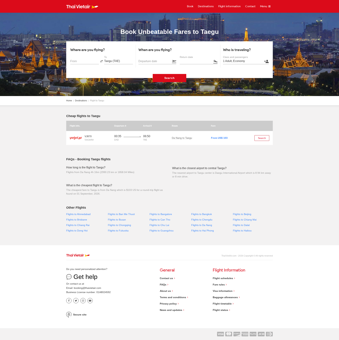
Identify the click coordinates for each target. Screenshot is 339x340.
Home (69, 100)
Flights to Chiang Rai (78, 225)
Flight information (229, 6)
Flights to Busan (117, 219)
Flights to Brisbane (76, 219)
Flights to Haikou (242, 230)
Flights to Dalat (241, 225)
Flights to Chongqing (119, 225)
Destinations (206, 6)
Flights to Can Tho (160, 219)
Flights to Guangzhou (162, 230)
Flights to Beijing (242, 214)
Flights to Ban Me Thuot (121, 214)
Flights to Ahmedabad (78, 214)
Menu (264, 6)
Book (190, 6)
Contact (250, 6)
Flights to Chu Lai (159, 225)
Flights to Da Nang (201, 225)
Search (169, 78)
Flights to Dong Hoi (77, 230)
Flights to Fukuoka (118, 230)
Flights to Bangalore (161, 214)
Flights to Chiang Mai (245, 219)
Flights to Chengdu (201, 219)
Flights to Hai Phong (202, 230)
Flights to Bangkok (201, 214)
